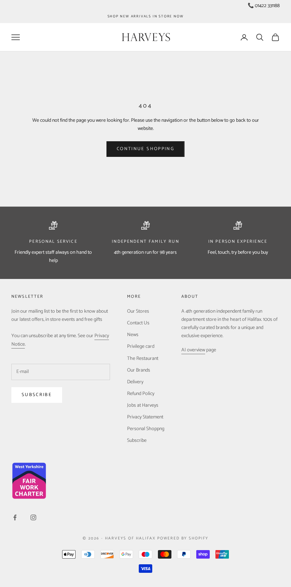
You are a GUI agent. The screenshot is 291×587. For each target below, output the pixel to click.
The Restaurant (142, 359)
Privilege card (140, 346)
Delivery (135, 382)
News (132, 335)
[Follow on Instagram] (33, 517)
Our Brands (138, 370)
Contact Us (138, 323)
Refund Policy (140, 394)
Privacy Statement (145, 417)
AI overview (193, 350)
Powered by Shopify (182, 538)
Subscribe (37, 395)
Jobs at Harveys (142, 405)
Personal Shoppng (145, 429)
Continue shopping (145, 149)
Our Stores (138, 311)
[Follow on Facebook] (14, 517)
